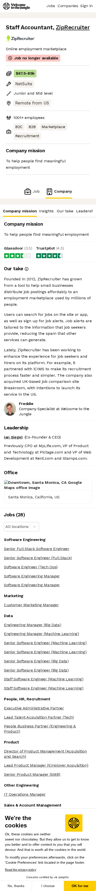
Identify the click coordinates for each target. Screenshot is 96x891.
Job (36, 191)
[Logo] (16, 6)
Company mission (20, 211)
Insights (46, 211)
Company (63, 191)
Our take (65, 211)
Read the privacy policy (20, 870)
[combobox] (6, 526)
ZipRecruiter (73, 27)
